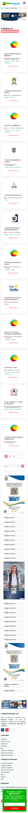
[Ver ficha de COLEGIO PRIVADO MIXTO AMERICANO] (14, 435)
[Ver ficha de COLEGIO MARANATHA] (14, 193)
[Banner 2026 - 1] (14, 704)
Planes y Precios (5, 741)
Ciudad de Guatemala (7, 767)
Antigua (3, 777)
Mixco (2, 774)
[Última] (21, 456)
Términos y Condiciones (7, 750)
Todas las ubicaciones (7, 763)
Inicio (2, 8)
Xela (2, 779)
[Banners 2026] (14, 17)
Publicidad (24, 20)
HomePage (4, 739)
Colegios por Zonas (6, 765)
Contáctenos (4, 743)
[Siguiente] (18, 456)
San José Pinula (5, 772)
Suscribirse (14, 808)
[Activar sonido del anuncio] (5, 511)
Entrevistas (4, 746)
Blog (2, 748)
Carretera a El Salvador (7, 770)
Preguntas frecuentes (7, 755)
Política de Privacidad (7, 753)
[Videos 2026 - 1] (14, 494)
